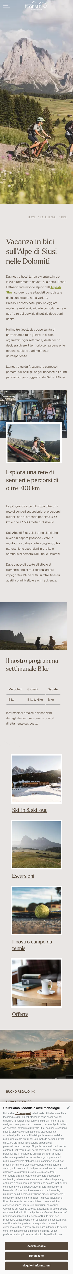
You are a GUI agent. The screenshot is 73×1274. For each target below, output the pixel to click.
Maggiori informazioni (36, 1265)
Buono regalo (18, 1091)
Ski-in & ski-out (29, 810)
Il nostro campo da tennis (32, 944)
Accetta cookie (36, 1246)
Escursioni (23, 875)
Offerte (20, 1014)
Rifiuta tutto (36, 1255)
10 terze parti (23, 1113)
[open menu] (6, 5)
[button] (68, 1107)
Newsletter (16, 1102)
